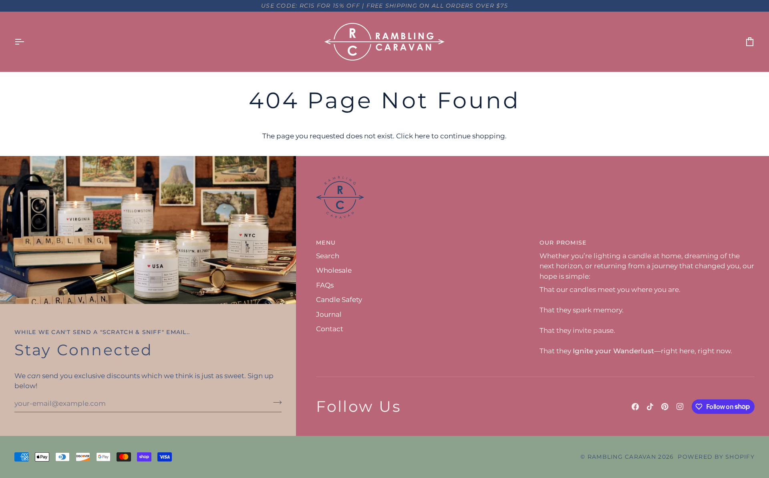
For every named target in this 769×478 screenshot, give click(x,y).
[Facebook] (635, 406)
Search (327, 256)
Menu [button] (326, 242)
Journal (329, 314)
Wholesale (334, 270)
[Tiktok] (650, 406)
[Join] (275, 402)
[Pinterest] (664, 406)
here (422, 136)
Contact (329, 329)
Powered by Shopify (716, 456)
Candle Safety (339, 300)
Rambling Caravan (622, 456)
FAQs (325, 285)
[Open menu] (26, 42)
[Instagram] (680, 406)
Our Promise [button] (563, 242)
